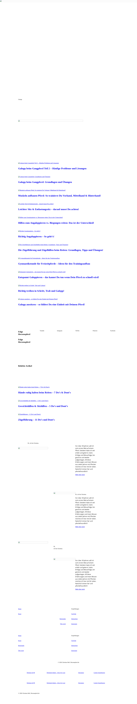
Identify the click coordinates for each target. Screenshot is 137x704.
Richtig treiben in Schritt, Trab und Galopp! (41, 291)
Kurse (19, 614)
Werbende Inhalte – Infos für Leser (56, 672)
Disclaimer (81, 672)
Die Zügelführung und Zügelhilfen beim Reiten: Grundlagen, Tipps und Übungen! (60, 250)
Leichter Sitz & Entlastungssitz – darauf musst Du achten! (48, 209)
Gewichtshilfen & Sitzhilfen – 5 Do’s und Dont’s (43, 406)
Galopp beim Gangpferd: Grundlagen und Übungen (45, 182)
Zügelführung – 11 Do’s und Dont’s (36, 419)
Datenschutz (74, 619)
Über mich (63, 624)
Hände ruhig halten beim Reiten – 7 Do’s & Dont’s (44, 392)
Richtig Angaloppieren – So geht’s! (36, 236)
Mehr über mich (80, 474)
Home (19, 609)
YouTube (73, 614)
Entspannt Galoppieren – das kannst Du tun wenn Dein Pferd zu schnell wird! (58, 277)
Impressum (74, 624)
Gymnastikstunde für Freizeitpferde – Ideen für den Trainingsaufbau (54, 263)
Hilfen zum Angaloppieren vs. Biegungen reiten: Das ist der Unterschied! (56, 223)
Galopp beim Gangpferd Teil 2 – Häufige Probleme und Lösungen (52, 168)
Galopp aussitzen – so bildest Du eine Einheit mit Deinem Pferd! (51, 304)
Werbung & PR (31, 672)
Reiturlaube (63, 619)
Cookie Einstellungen (99, 672)
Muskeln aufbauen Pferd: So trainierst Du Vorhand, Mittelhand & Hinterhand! (59, 195)
